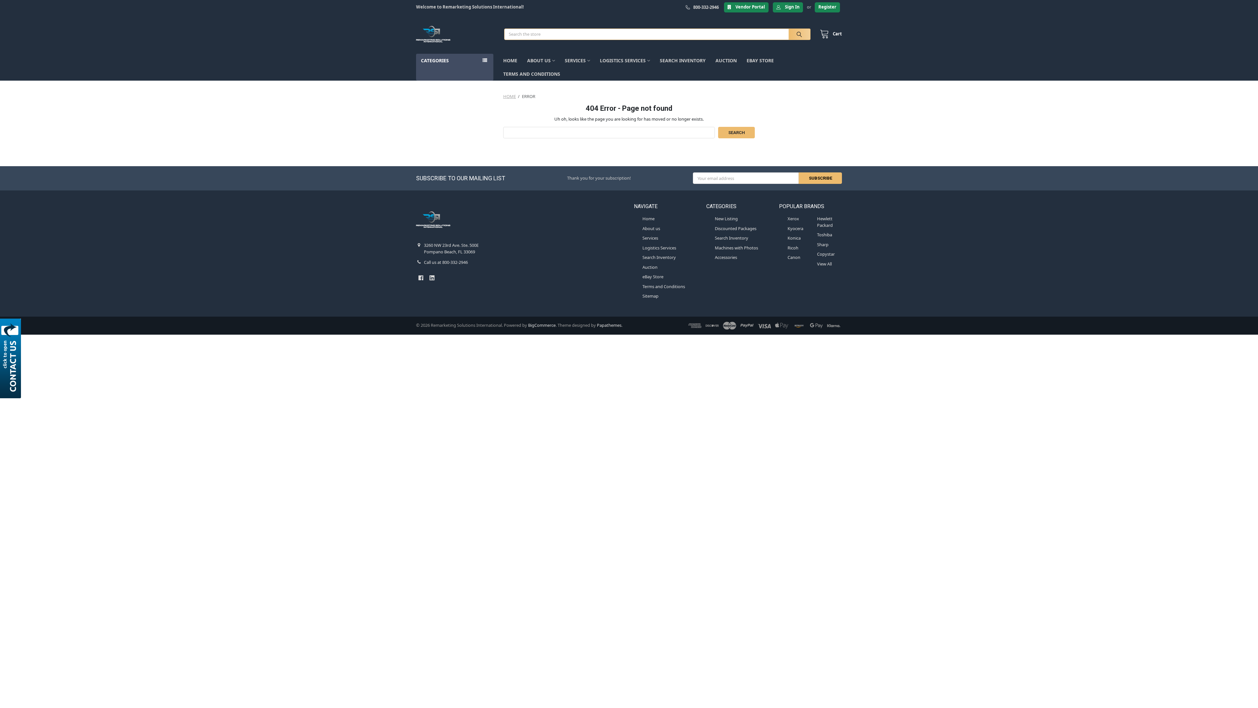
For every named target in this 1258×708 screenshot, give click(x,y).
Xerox (793, 219)
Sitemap (650, 296)
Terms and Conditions (531, 74)
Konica (794, 238)
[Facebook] (421, 278)
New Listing (726, 219)
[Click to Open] (11, 358)
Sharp (823, 244)
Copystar (826, 254)
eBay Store (760, 60)
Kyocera (795, 228)
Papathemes (609, 325)
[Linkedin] (432, 278)
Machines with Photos (736, 248)
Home (510, 60)
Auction (726, 60)
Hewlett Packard (825, 222)
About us (539, 60)
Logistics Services (623, 60)
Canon (794, 257)
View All (824, 264)
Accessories (726, 257)
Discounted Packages (735, 228)
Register (827, 7)
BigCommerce (542, 325)
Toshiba (824, 235)
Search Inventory (683, 60)
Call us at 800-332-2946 (446, 262)
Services (575, 60)
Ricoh (793, 248)
